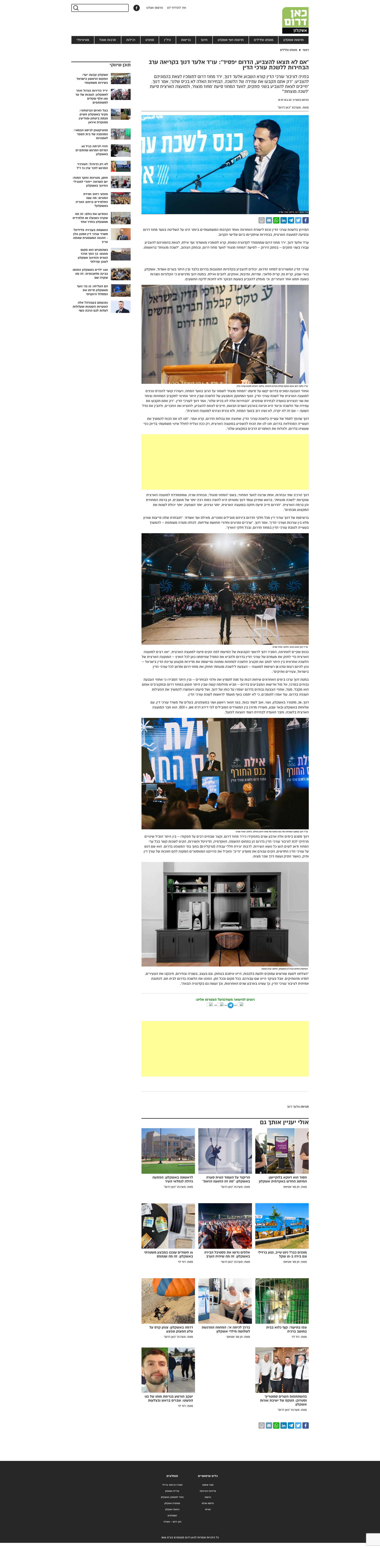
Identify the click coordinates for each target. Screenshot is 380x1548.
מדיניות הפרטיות (208, 1491)
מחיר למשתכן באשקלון (172, 1497)
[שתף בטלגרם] (291, 220)
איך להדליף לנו (176, 8)
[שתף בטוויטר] (298, 220)
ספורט (149, 40)
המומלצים (172, 1516)
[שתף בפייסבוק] (137, 8)
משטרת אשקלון (172, 1503)
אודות (208, 1509)
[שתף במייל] (269, 220)
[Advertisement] (225, 462)
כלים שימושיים (208, 1476)
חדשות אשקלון (293, 40)
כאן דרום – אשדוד (172, 1522)
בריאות (186, 40)
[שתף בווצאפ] (276, 220)
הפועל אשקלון (172, 1509)
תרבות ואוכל (107, 40)
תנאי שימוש (208, 1485)
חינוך (204, 40)
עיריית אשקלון (172, 1491)
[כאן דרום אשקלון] (289, 17)
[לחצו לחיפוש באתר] (75, 8)
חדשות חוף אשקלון (231, 40)
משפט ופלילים (263, 40)
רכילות (130, 40)
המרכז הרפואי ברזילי (172, 1485)
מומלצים (172, 1476)
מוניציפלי (82, 40)
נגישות (208, 1497)
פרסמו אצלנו (154, 8)
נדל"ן (167, 40)
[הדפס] (261, 220)
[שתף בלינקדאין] (283, 220)
